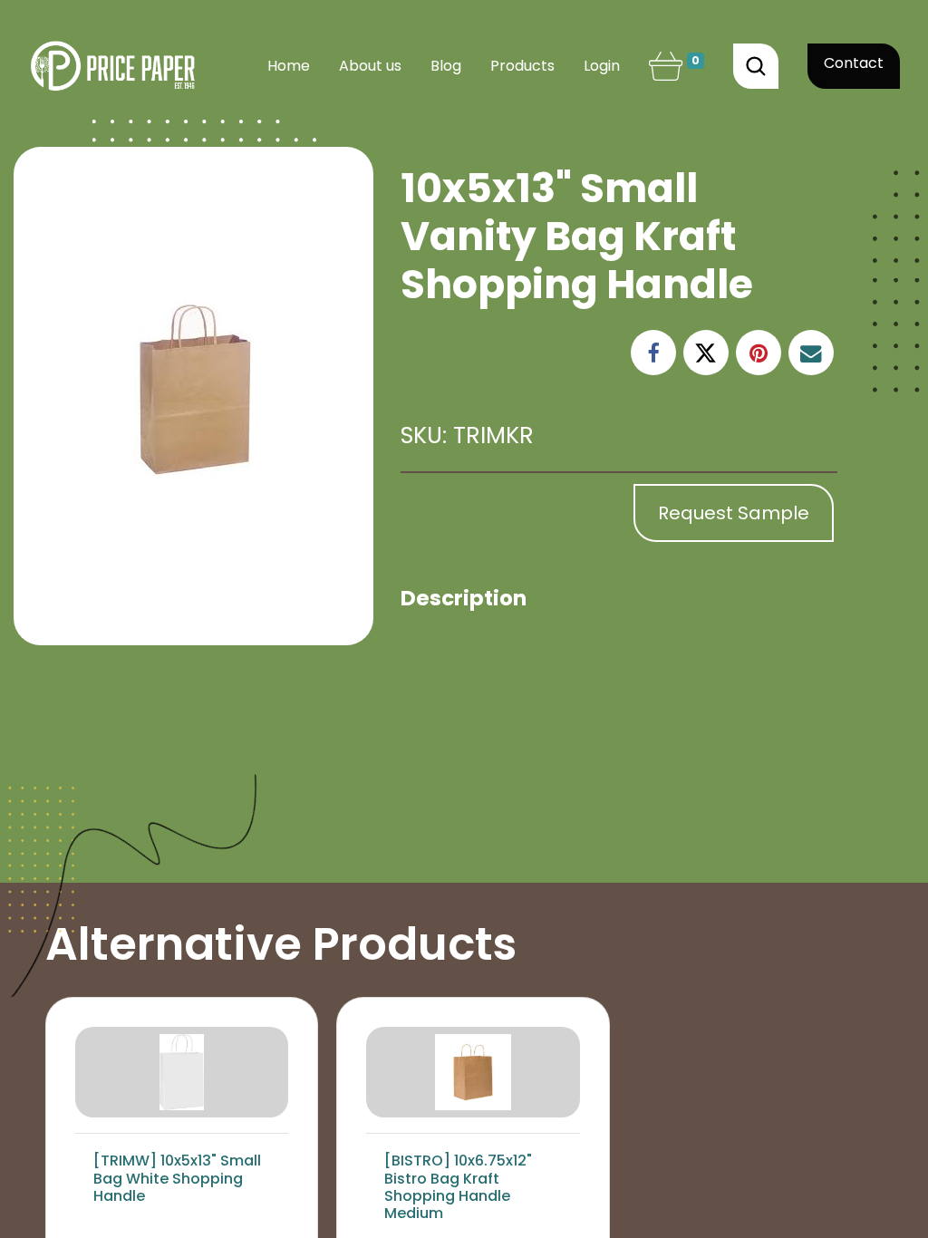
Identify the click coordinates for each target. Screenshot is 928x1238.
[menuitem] (288, 66)
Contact (854, 63)
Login (602, 65)
